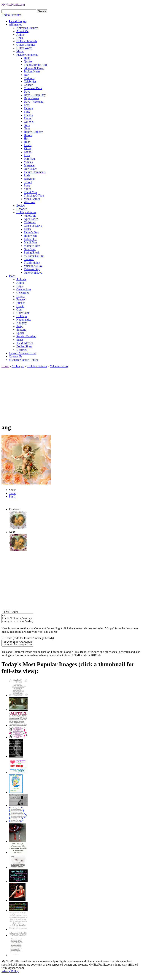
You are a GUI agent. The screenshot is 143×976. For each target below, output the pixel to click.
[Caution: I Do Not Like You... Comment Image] (18, 725)
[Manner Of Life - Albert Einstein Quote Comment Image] (18, 852)
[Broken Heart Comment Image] (17, 841)
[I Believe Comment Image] (18, 867)
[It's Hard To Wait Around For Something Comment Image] (18, 805)
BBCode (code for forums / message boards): (28, 638)
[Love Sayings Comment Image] (18, 695)
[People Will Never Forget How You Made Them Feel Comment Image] (18, 910)
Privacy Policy (10, 971)
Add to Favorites (11, 14)
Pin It (12, 496)
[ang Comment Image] (18, 528)
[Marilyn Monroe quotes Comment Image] (17, 900)
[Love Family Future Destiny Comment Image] (18, 821)
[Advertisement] (71, 394)
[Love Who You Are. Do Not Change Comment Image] (18, 772)
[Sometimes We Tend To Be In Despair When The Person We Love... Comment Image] (18, 737)
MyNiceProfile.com (13, 4)
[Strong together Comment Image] (18, 880)
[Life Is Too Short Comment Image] (16, 954)
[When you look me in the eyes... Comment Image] (18, 929)
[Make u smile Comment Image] (18, 935)
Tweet (12, 493)
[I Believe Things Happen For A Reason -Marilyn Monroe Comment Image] (16, 756)
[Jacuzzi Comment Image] (18, 709)
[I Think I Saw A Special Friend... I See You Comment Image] (16, 792)
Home (5, 366)
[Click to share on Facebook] (26, 459)
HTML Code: (9, 611)
